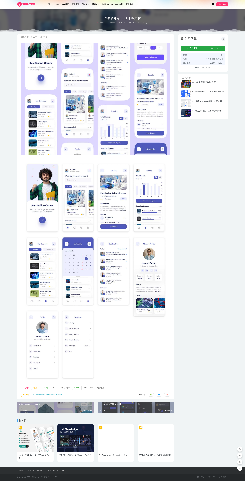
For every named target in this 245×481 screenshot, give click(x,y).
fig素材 (26, 388)
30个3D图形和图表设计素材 (204, 82)
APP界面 (65, 4)
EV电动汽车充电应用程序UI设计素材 (155, 455)
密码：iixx (215, 48)
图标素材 (85, 4)
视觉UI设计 (40, 470)
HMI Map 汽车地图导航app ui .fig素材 (75, 455)
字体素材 (119, 4)
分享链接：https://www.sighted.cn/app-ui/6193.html (48, 394)
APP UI (77, 388)
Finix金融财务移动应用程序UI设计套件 (208, 92)
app (55, 388)
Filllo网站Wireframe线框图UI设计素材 (208, 101)
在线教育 (101, 388)
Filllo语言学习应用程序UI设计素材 (206, 111)
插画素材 (96, 4)
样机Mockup (107, 4)
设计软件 (129, 4)
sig (146, 23)
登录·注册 (222, 4)
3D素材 (56, 4)
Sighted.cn (36, 477)
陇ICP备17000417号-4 (50, 477)
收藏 (27, 395)
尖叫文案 (31, 470)
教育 (35, 388)
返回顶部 (222, 477)
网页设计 (75, 4)
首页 (48, 4)
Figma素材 (89, 388)
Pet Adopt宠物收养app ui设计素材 (113, 455)
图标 (63, 470)
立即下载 (193, 48)
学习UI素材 (66, 388)
